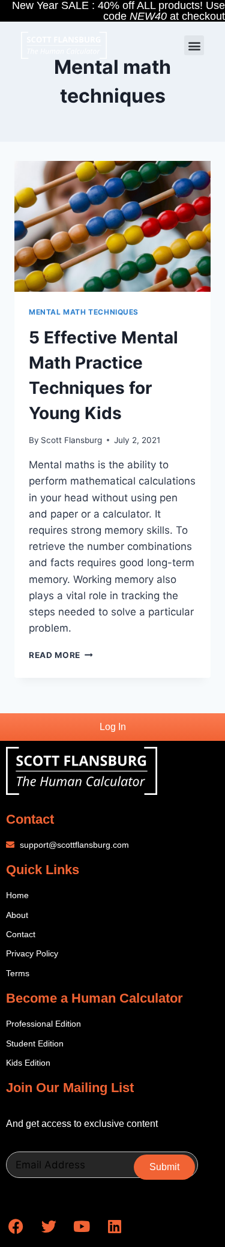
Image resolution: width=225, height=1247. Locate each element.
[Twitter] (49, 1226)
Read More (61, 655)
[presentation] (112, 226)
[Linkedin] (115, 1226)
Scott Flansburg (71, 440)
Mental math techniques (84, 311)
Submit (164, 1167)
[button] (194, 45)
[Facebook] (16, 1226)
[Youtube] (82, 1226)
